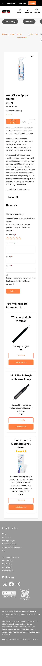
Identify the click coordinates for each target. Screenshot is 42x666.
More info (21, 356)
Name (9, 257)
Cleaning (34, 34)
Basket (37, 13)
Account (28, 13)
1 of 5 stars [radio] (7, 238)
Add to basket (13, 121)
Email (9, 266)
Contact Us (6, 537)
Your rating (11, 235)
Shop (12, 34)
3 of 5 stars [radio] (13, 238)
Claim (32, 3)
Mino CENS (29, 21)
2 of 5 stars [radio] (10, 238)
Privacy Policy (7, 560)
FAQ (3, 550)
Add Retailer (6, 567)
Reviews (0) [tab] (13, 197)
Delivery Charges (8, 540)
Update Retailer (8, 570)
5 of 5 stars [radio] (19, 238)
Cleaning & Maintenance (11, 547)
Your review (11, 243)
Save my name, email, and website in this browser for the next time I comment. (20, 281)
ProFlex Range (10, 21)
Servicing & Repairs (9, 544)
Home (20, 13)
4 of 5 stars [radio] (16, 238)
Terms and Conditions (10, 557)
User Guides (6, 564)
